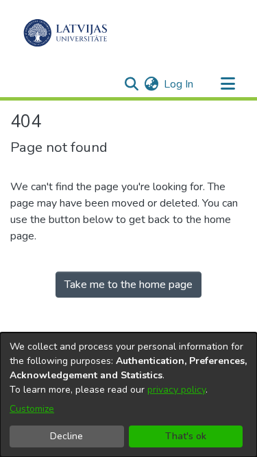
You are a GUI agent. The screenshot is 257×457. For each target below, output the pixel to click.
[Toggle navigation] (227, 84)
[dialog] (128, 394)
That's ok (185, 436)
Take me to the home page (128, 284)
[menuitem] (151, 84)
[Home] (65, 32)
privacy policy (176, 389)
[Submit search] (131, 84)
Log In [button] (179, 84)
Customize (32, 408)
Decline (66, 436)
